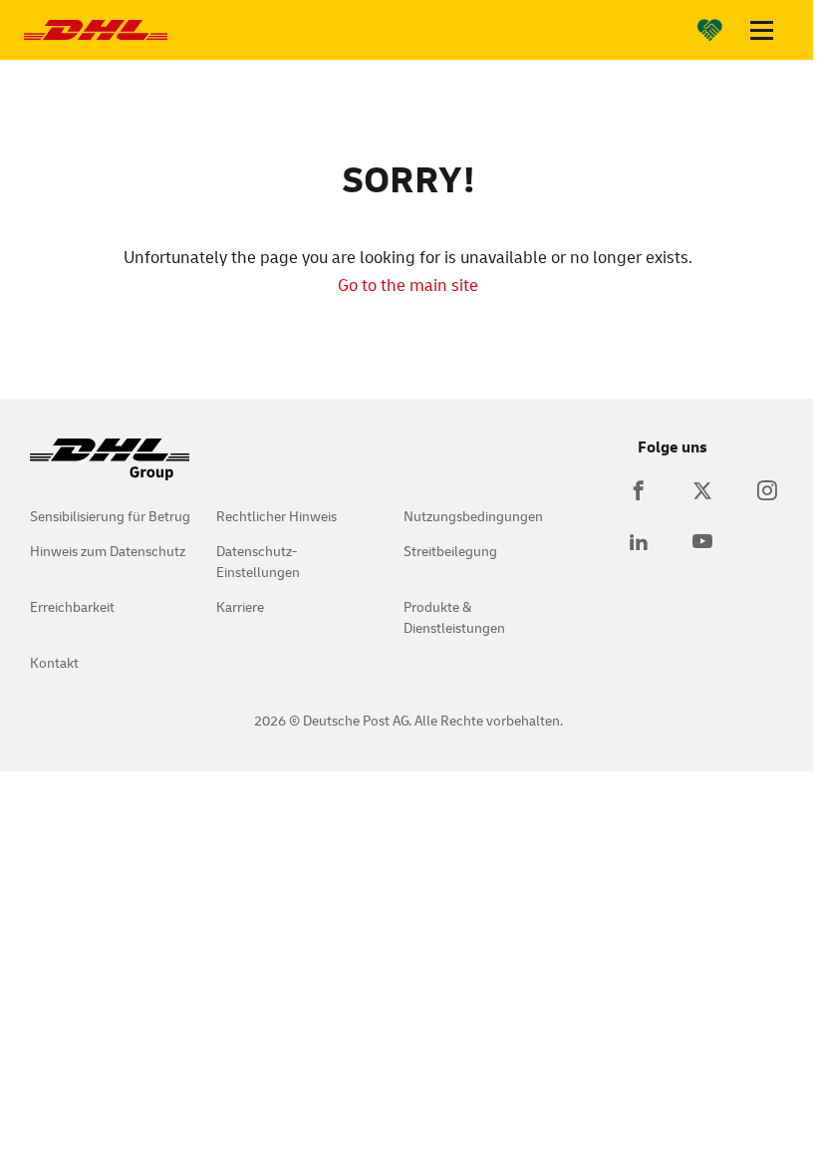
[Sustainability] (709, 30)
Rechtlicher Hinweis (276, 515)
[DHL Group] (109, 469)
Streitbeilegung (450, 550)
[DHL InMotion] (95, 30)
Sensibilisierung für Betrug (110, 515)
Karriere (240, 606)
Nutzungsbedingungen (473, 515)
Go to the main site (408, 284)
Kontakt (54, 662)
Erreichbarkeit (72, 606)
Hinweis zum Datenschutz (107, 550)
